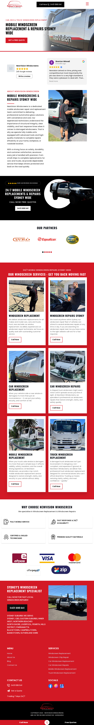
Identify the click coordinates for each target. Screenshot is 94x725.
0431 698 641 (50, 4)
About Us (11, 657)
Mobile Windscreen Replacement (62, 669)
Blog (9, 661)
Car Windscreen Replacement (61, 661)
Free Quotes (70, 722)
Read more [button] (53, 81)
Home (9, 653)
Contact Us (12, 665)
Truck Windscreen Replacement (62, 673)
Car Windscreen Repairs (58, 665)
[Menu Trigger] (87, 4)
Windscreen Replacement (59, 653)
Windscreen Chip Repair (58, 657)
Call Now (15, 339)
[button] (43, 252)
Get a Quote (16, 690)
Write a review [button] (24, 76)
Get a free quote (16, 40)
